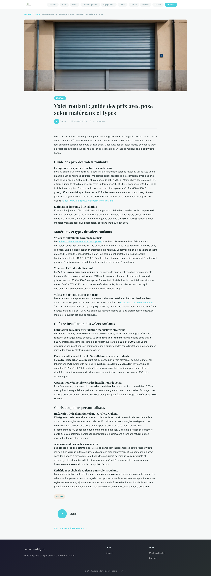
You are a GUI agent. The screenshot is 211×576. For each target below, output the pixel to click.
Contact (153, 558)
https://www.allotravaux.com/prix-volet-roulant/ (88, 200)
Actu (64, 4)
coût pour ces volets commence (137, 302)
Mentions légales (157, 553)
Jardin (134, 4)
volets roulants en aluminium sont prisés (80, 241)
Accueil (52, 4)
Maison (145, 4)
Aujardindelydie (35, 549)
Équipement (108, 4)
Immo (122, 4)
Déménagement (90, 4)
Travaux (171, 4)
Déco (74, 4)
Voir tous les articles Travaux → (70, 528)
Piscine (158, 4)
